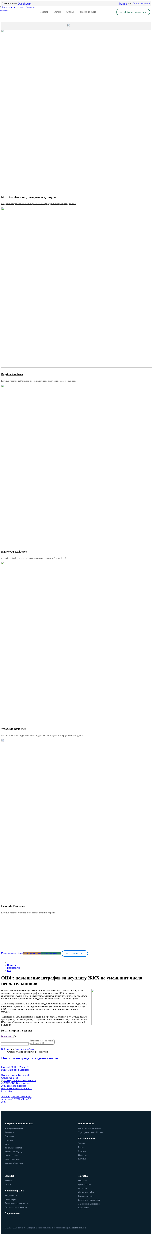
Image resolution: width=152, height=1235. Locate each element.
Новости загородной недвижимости (29, 1058)
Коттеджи (9, 1140)
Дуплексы (9, 1136)
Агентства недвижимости (16, 1203)
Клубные (82, 1159)
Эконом (81, 1143)
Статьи (57, 12)
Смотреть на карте (75, 953)
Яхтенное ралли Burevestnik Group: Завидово (15, 1076)
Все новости (13, 968)
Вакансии (82, 1188)
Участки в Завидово (14, 1163)
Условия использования (88, 1204)
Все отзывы (7, 1036)
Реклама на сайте (87, 12)
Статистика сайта (86, 1192)
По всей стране (24, 3)
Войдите (123, 3)
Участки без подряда (14, 1152)
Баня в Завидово (12, 1159)
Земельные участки (51, 953)
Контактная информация (89, 1200)
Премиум (82, 1155)
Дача (7, 1144)
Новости (44, 12)
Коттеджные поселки (14, 1128)
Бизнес (81, 1147)
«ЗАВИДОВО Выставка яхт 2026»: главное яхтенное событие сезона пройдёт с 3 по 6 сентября (16, 1087)
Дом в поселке (11, 1155)
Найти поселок (79, 1228)
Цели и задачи (84, 1184)
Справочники (12, 1213)
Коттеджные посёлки (12, 953)
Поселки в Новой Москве (89, 1128)
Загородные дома (32, 953)
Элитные (82, 1151)
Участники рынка (14, 1190)
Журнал (70, 12)
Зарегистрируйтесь (141, 3)
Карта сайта (83, 1208)
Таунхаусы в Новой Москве (90, 1132)
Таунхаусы (9, 1132)
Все (9, 970)
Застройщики (11, 1195)
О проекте (82, 1181)
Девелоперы (10, 1199)
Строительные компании (16, 1207)
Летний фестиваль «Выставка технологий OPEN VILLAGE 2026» (16, 1099)
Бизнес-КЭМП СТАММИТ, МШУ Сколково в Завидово (15, 1068)
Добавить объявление (135, 12)
